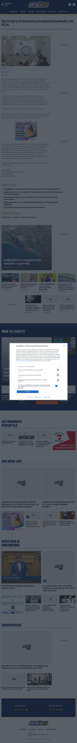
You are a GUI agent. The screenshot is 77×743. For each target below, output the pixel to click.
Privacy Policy (47, 397)
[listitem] (38, 366)
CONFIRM (27, 391)
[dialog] (38, 371)
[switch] (57, 370)
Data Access (38, 397)
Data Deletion (30, 397)
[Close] (64, 346)
